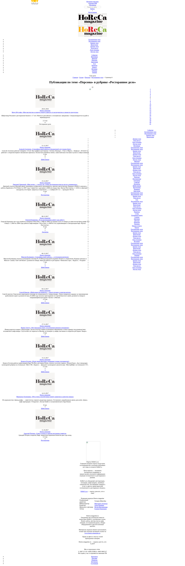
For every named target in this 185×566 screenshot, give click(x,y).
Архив (81, 77)
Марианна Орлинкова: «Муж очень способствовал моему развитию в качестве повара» (45, 397)
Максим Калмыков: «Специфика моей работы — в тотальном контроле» (45, 257)
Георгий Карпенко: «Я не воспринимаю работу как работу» (45, 220)
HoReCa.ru (84, 491)
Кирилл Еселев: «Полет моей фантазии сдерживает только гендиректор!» (45, 361)
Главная (75, 77)
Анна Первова (99, 505)
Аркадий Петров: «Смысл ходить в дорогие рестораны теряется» (45, 433)
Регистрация (92, 12)
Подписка (93, 5)
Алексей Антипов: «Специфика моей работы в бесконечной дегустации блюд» (45, 149)
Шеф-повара (45, 159)
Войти (92, 9)
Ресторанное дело (97, 77)
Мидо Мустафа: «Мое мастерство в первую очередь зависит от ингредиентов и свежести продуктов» (45, 112)
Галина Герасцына (100, 509)
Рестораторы (45, 195)
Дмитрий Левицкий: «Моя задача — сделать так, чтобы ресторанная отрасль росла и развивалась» (45, 184)
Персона (87, 77)
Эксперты (45, 232)
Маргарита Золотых (101, 503)
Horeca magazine (45, 110)
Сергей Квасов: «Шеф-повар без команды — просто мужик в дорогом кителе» (45, 292)
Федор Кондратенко (101, 507)
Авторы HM (93, 3)
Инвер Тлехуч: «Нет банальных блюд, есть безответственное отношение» (45, 328)
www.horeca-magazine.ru (92, 533)
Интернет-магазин (92, 1)
